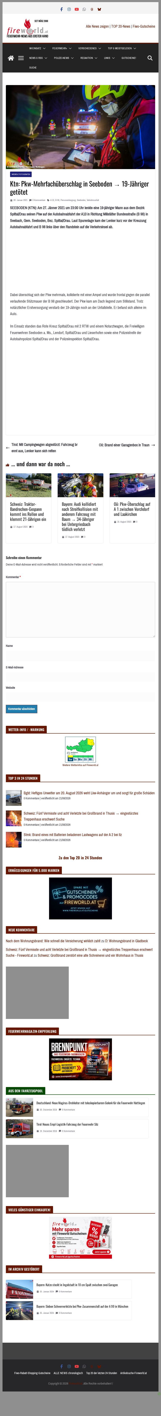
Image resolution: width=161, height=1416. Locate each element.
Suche (33, 67)
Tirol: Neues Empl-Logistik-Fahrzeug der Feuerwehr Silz (67, 1124)
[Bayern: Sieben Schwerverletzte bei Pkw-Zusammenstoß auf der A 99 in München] (19, 1310)
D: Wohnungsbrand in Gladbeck (126, 941)
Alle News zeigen (97, 26)
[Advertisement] (37, 993)
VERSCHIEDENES (87, 48)
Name (9, 646)
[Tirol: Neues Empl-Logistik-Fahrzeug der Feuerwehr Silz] (19, 1128)
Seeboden (81, 200)
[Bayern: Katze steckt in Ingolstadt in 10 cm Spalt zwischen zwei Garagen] (19, 1289)
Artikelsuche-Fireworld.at (133, 1373)
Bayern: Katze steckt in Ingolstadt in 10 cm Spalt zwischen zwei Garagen (77, 1284)
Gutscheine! (129, 58)
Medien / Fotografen (21, 174)
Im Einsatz (35, 48)
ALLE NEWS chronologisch (68, 1373)
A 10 (52, 200)
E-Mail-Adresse (14, 667)
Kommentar (13, 577)
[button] (43, 48)
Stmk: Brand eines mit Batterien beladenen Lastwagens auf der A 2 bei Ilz (73, 834)
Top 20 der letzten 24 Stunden (101, 1373)
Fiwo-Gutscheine (144, 26)
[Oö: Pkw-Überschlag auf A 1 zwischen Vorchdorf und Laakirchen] (132, 476)
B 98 (57, 200)
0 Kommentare (38, 200)
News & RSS (36, 58)
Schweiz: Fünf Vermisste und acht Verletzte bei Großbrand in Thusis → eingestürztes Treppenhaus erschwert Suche (81, 816)
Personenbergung (68, 200)
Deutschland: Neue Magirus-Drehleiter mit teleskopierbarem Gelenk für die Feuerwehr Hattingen (90, 1102)
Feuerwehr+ (59, 48)
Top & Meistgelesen (120, 48)
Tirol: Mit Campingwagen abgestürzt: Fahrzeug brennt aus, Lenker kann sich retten (45, 447)
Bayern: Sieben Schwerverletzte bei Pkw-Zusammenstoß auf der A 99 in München (82, 1306)
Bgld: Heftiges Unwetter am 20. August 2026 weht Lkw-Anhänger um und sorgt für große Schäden (89, 793)
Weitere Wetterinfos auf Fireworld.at (80, 765)
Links (107, 58)
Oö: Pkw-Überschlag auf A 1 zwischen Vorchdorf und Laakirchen (132, 509)
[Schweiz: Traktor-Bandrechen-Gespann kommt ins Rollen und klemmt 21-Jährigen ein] (29, 476)
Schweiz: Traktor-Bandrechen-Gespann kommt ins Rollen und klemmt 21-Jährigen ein (28, 511)
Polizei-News (61, 58)
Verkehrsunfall (93, 200)
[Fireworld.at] (11, 58)
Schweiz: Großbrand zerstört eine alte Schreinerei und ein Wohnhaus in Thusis (90, 955)
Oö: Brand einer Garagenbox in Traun (124, 445)
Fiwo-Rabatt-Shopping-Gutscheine (32, 1373)
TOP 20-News (121, 26)
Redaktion (86, 58)
